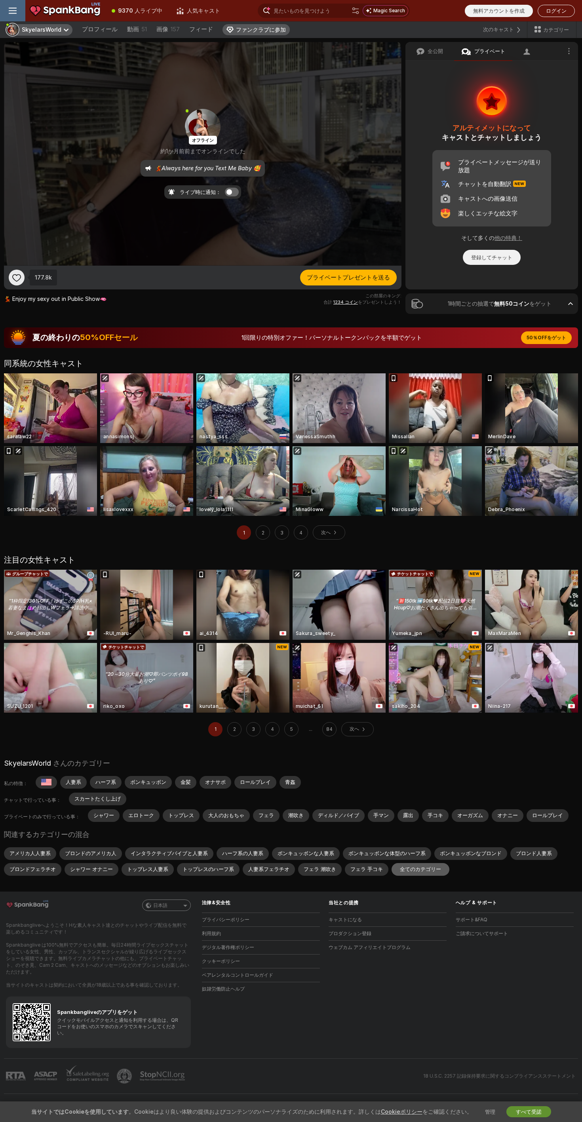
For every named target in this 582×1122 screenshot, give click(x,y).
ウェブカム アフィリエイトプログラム (370, 947)
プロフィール (100, 29)
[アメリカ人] (46, 782)
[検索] (355, 10)
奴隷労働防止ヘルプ (223, 989)
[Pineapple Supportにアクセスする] (125, 1076)
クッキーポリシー (221, 961)
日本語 (160, 905)
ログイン (556, 11)
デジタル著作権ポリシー (228, 947)
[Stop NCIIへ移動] (163, 1076)
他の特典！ (508, 237)
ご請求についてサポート (482, 933)
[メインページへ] (65, 10)
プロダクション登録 (350, 933)
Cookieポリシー (401, 1111)
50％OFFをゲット (546, 337)
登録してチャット (491, 257)
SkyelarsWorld (27, 763)
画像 (168, 29)
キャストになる (345, 919)
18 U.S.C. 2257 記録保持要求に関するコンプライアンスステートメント (499, 1076)
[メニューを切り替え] (12, 10)
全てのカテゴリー (420, 869)
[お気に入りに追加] (17, 277)
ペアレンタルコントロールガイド (237, 975)
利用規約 (211, 933)
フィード (201, 29)
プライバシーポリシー (225, 919)
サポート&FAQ (471, 919)
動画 (137, 29)
